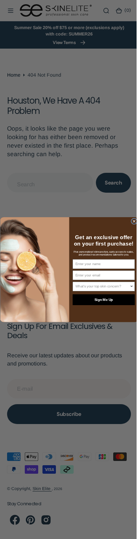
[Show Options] (129, 286)
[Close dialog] (131, 221)
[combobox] (100, 286)
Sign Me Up (101, 300)
